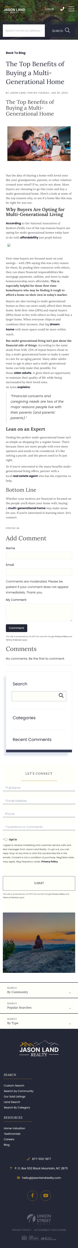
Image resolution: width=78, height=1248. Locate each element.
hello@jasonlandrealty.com (41, 1178)
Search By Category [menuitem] (17, 1107)
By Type (12, 1023)
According (13, 223)
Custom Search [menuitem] (14, 1085)
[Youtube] (46, 1196)
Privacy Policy (61, 636)
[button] (61, 30)
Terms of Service (13, 639)
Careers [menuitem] (9, 1139)
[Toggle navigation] (71, 9)
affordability (29, 238)
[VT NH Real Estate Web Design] (39, 1219)
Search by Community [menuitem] (19, 1091)
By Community (17, 992)
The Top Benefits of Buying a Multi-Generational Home (35, 73)
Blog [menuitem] (6, 1145)
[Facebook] (32, 1196)
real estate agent (25, 476)
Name (10, 548)
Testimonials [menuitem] (12, 1134)
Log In (49, 9)
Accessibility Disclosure (50, 1230)
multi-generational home (27, 508)
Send (39, 883)
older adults (22, 373)
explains (23, 387)
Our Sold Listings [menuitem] (14, 1096)
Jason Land (18, 93)
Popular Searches (19, 1008)
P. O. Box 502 (41, 1168)
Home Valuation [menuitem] (14, 1128)
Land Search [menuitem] (12, 1102)
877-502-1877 (62, 9)
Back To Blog (16, 53)
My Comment (16, 600)
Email (10, 565)
